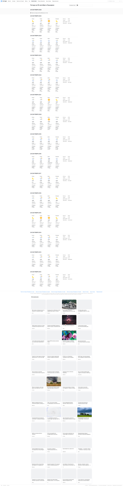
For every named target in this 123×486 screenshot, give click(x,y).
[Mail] (1, 1)
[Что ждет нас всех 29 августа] (69, 322)
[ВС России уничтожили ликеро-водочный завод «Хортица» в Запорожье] (54, 384)
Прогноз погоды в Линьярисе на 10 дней (74, 291)
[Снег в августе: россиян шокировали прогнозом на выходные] (84, 384)
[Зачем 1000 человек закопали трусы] (54, 337)
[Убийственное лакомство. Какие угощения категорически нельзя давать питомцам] (38, 322)
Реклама (8, 485)
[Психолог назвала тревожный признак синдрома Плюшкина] (54, 353)
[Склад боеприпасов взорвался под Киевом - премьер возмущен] (38, 414)
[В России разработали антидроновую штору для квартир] (54, 430)
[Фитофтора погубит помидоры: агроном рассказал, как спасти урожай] (54, 368)
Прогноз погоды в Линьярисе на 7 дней (58, 291)
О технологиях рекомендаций (102, 485)
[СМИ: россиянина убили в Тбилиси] (38, 430)
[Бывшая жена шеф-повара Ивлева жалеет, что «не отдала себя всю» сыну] (54, 476)
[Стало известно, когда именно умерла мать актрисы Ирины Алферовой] (84, 476)
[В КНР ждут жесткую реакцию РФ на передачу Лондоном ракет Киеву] (84, 353)
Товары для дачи (99, 291)
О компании (4, 485)
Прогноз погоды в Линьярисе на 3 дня (27, 291)
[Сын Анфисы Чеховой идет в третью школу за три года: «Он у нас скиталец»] (69, 461)
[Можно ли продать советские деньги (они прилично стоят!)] (38, 384)
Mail (1, 485)
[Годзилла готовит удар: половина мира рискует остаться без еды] (38, 353)
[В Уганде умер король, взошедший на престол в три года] (84, 307)
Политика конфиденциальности (93, 485)
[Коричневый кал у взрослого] (69, 445)
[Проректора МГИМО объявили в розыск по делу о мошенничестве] (54, 322)
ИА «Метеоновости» (119, 485)
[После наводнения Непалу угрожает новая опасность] (69, 399)
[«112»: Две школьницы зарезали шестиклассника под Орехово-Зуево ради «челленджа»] (38, 337)
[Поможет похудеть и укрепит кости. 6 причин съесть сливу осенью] (69, 337)
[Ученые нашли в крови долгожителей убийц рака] (84, 322)
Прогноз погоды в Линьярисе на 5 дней (43, 291)
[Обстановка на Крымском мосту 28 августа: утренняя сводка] (38, 307)
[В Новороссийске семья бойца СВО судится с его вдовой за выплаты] (38, 461)
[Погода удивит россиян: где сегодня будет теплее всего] (84, 414)
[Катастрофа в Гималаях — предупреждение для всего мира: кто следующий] (69, 307)
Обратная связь (109, 485)
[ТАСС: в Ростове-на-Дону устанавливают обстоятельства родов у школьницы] (54, 399)
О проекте (86, 485)
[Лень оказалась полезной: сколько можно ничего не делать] (38, 368)
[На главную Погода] (4, 1)
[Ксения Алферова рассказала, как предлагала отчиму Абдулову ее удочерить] (38, 445)
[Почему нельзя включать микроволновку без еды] (84, 399)
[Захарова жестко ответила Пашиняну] (69, 368)
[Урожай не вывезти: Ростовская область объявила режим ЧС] (54, 461)
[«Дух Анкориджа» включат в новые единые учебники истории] (69, 414)
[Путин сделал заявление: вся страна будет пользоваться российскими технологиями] (69, 430)
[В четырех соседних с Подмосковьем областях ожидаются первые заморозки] (54, 445)
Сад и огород (92, 291)
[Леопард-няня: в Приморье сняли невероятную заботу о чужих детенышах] (54, 307)
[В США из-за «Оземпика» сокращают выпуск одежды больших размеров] (69, 353)
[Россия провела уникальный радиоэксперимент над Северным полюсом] (69, 476)
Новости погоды (85, 291)
